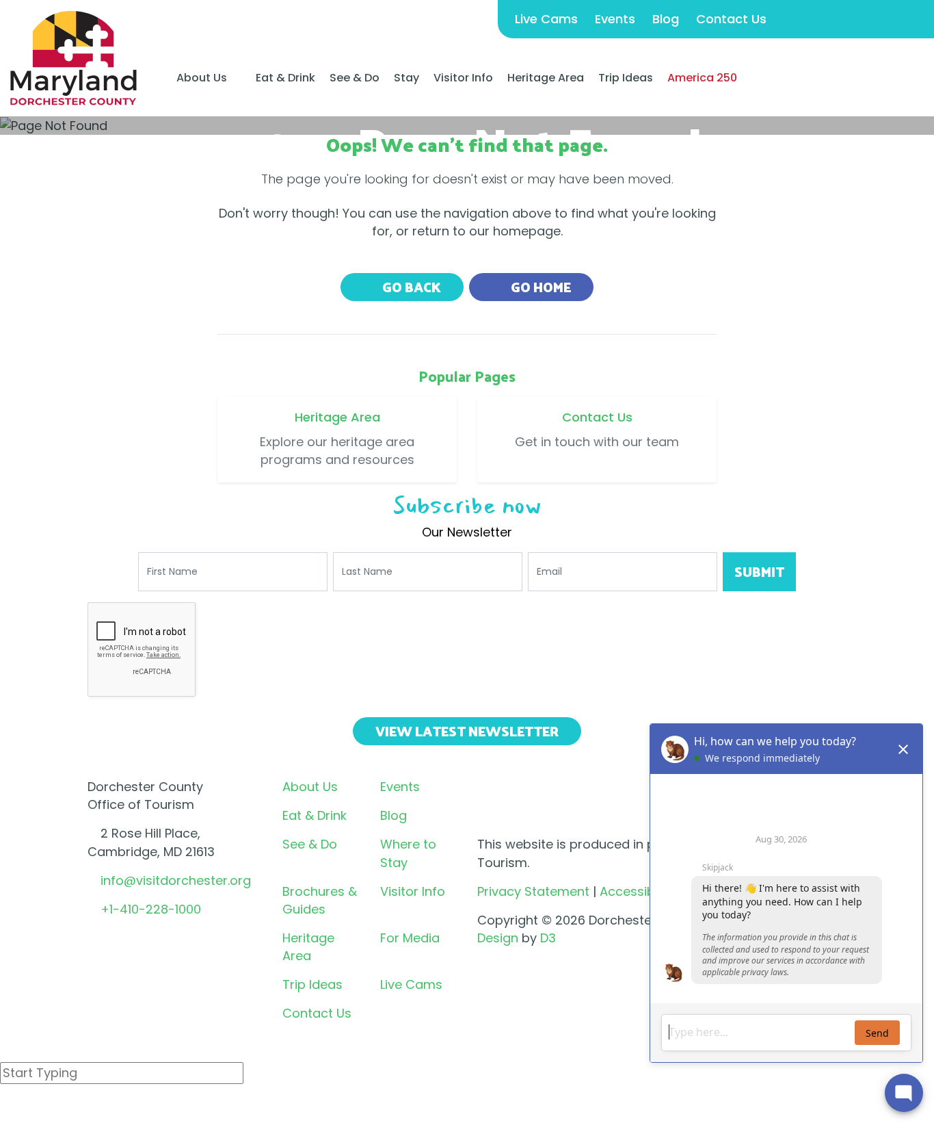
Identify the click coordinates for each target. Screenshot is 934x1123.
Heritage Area (545, 78)
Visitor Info (463, 78)
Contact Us (731, 18)
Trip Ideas (625, 78)
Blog (665, 18)
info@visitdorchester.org (176, 880)
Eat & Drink (285, 78)
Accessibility (637, 891)
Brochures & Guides (319, 900)
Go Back (410, 286)
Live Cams (546, 18)
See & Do (354, 78)
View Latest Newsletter (467, 731)
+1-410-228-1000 (151, 909)
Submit (759, 571)
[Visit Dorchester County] (73, 57)
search (49, 1108)
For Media (410, 937)
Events (615, 18)
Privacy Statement (533, 891)
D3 (548, 937)
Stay (406, 78)
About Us (201, 78)
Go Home (539, 286)
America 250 (702, 78)
